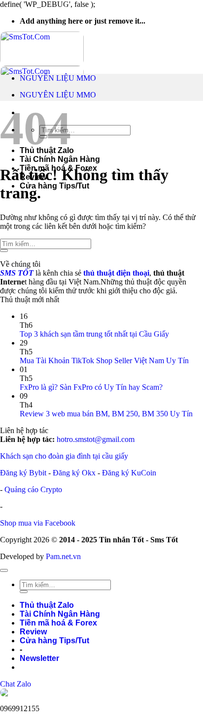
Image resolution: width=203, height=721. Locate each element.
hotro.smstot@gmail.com (96, 439)
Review (33, 631)
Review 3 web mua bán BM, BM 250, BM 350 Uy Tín (106, 413)
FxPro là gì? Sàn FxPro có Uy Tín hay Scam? (91, 387)
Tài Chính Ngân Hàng (60, 159)
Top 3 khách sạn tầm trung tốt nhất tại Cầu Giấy (94, 334)
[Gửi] (4, 250)
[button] (39, 658)
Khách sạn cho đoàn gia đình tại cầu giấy (64, 456)
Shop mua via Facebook (37, 523)
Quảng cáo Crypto (33, 489)
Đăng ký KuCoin (129, 473)
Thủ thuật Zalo (47, 605)
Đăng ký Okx (75, 473)
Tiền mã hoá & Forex (58, 623)
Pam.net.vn (63, 556)
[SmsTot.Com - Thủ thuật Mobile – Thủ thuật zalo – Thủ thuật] (42, 65)
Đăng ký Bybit (23, 473)
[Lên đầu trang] (4, 570)
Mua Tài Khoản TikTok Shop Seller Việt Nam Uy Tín (104, 360)
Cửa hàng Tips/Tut (54, 186)
